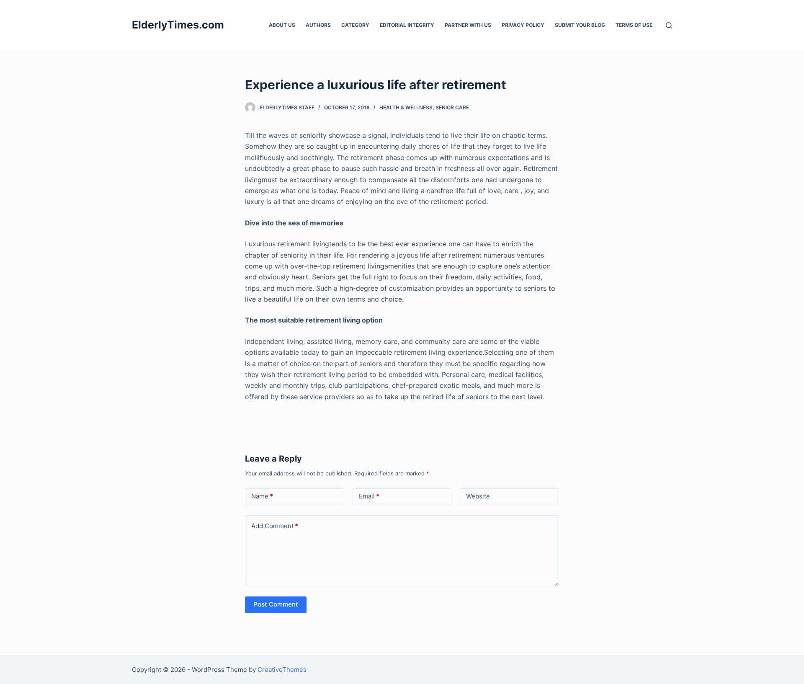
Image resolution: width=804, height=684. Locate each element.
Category (355, 25)
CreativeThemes (282, 670)
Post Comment (275, 604)
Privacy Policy (523, 25)
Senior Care (452, 107)
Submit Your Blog (580, 25)
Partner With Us (468, 25)
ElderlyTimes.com (178, 24)
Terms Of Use (634, 25)
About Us (282, 25)
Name (262, 496)
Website (478, 496)
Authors (318, 25)
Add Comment (274, 526)
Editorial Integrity (407, 25)
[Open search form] (669, 25)
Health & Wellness (406, 107)
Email (369, 496)
